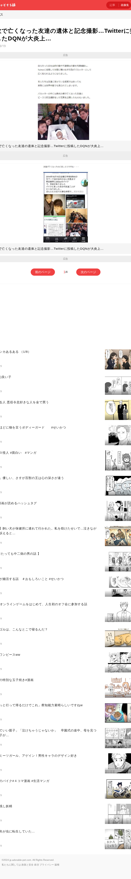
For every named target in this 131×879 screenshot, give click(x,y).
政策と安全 (27, 864)
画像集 (125, 5)
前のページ (42, 272)
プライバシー (47, 864)
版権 (57, 864)
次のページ (88, 272)
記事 (112, 5)
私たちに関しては (11, 864)
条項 (36, 864)
